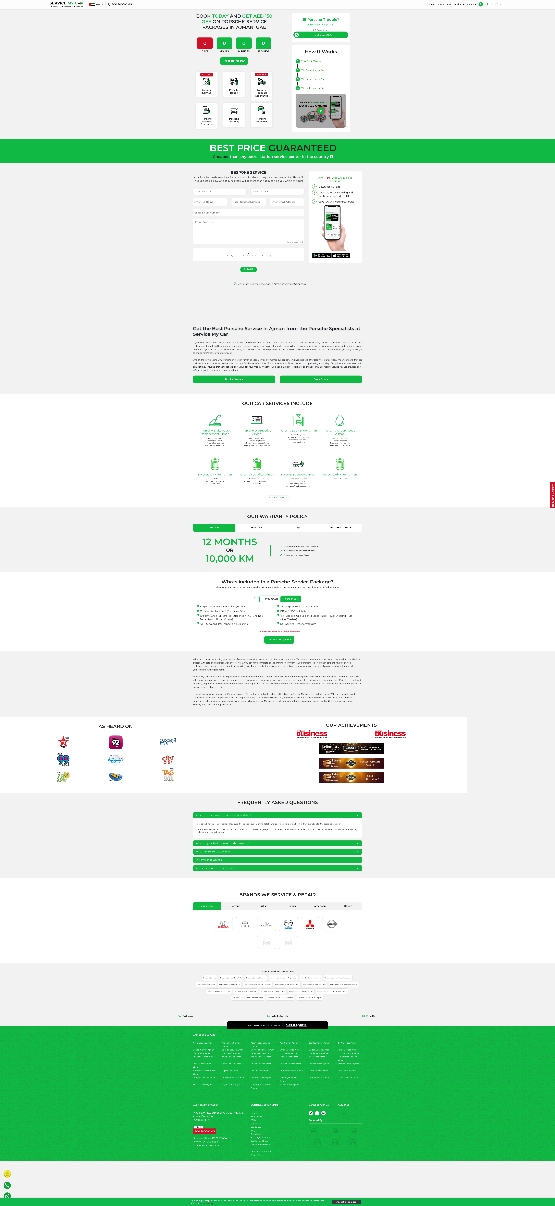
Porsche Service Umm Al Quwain (283, 978)
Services (458, 4)
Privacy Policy (257, 1155)
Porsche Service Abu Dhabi (231, 978)
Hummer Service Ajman (348, 1053)
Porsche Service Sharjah (256, 978)
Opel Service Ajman (346, 1071)
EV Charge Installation (261, 1137)
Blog (253, 1130)
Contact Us (256, 1123)
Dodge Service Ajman (319, 1050)
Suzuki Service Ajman (203, 1084)
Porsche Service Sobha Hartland (280, 998)
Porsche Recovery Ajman (298, 474)
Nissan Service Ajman (319, 1071)
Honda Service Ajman (319, 1053)
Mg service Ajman (230, 1071)
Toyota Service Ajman (232, 1084)
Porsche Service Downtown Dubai (343, 985)
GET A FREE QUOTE (279, 639)
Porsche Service (209, 978)
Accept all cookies (346, 1202)
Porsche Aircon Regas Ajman (340, 432)
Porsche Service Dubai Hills (245, 991)
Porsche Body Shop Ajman (298, 430)
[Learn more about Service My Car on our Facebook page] (317, 1113)
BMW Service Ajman (347, 1043)
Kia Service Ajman (317, 1057)
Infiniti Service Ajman (231, 1057)
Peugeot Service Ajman (204, 1078)
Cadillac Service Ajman (232, 1050)
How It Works (444, 4)
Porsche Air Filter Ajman (340, 474)
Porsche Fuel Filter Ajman (257, 474)
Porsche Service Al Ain (206, 985)
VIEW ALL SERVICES (277, 498)
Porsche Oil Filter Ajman (215, 474)
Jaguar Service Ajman (261, 1057)
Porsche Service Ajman (233, 1078)
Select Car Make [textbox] (203, 192)
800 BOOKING (204, 1130)
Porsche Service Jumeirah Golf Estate (332, 991)
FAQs (253, 1120)
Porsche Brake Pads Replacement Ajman (215, 432)
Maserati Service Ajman (290, 1064)
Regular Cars (290, 598)
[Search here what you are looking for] (481, 4)
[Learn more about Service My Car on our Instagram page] (323, 1113)
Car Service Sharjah (260, 1141)
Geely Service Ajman (260, 1053)
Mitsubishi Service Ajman (291, 1071)
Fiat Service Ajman (201, 1053)
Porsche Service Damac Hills (314, 985)
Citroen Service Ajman (290, 1050)
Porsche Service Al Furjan (229, 985)
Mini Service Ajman (259, 1071)
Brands (471, 4)
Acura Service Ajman (202, 1043)
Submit (249, 269)
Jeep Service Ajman (289, 1057)
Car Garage (256, 1127)
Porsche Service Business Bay (287, 985)
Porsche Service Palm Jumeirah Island (248, 998)
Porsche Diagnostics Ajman (257, 432)
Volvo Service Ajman (289, 1084)
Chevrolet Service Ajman (262, 1050)
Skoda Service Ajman (319, 1078)
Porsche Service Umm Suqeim (310, 998)
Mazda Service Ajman (319, 1064)
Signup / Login (496, 4)
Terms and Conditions (261, 1151)
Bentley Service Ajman (319, 1043)
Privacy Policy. (207, 1203)
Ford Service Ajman (231, 1053)
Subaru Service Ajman (347, 1078)
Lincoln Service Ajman (261, 1064)
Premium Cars (270, 598)
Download (256, 1134)
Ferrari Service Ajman (347, 1050)
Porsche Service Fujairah (311, 978)
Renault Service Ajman (261, 1078)
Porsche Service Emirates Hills (301, 991)
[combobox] (219, 191)
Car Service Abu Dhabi (261, 1144)
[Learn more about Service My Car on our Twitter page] (311, 1113)
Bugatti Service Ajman (203, 1050)
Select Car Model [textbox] (261, 192)
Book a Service (234, 379)
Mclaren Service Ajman (348, 1064)
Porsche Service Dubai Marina (273, 991)
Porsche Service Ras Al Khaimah (338, 978)
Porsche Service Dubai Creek (219, 991)
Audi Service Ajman (289, 1043)
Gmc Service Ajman (289, 1053)
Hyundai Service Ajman (204, 1057)
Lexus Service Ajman (231, 1064)
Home (432, 4)
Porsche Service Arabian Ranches (257, 985)
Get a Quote (321, 379)
